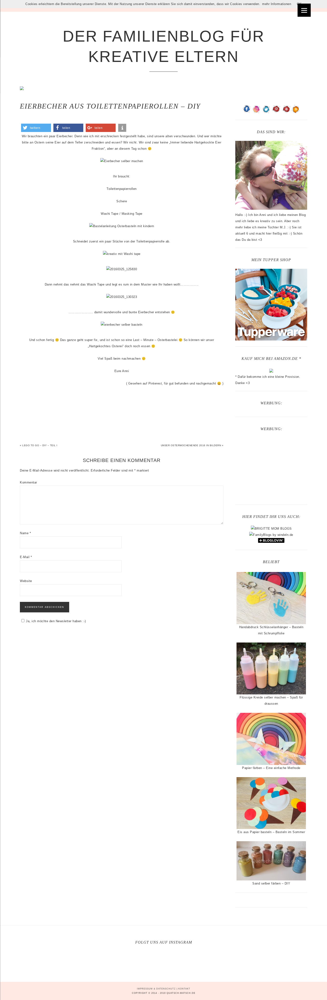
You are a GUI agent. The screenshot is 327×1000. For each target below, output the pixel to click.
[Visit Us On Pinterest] (276, 112)
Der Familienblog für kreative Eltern (164, 46)
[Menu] (304, 10)
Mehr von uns (166, 961)
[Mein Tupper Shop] (271, 338)
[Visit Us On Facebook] (247, 112)
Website (26, 581)
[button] (36, 128)
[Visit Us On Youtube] (286, 112)
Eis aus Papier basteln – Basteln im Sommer (271, 832)
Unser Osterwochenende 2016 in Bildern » (192, 445)
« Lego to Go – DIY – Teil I (38, 445)
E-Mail (26, 557)
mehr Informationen (276, 4)
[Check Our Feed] (296, 112)
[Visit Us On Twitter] (266, 112)
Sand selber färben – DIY (271, 883)
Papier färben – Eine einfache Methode (271, 768)
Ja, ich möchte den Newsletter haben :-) (56, 621)
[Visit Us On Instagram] (256, 112)
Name (25, 533)
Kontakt (184, 989)
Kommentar (28, 482)
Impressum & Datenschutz (156, 989)
